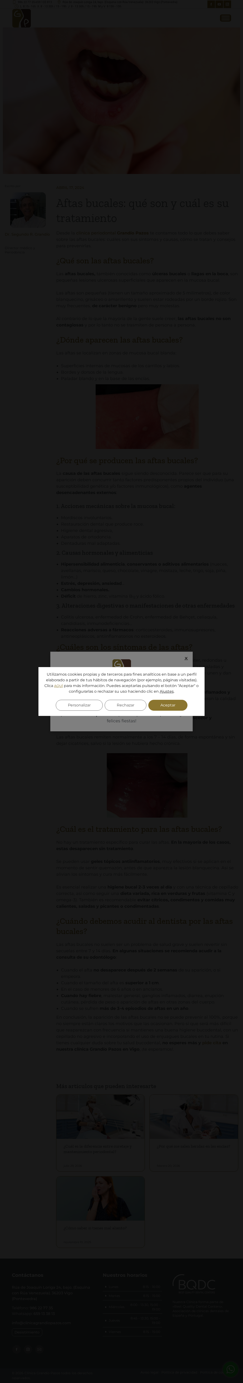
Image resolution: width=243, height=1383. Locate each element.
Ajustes (167, 691)
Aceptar (167, 705)
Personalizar (79, 705)
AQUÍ (58, 686)
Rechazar (125, 705)
